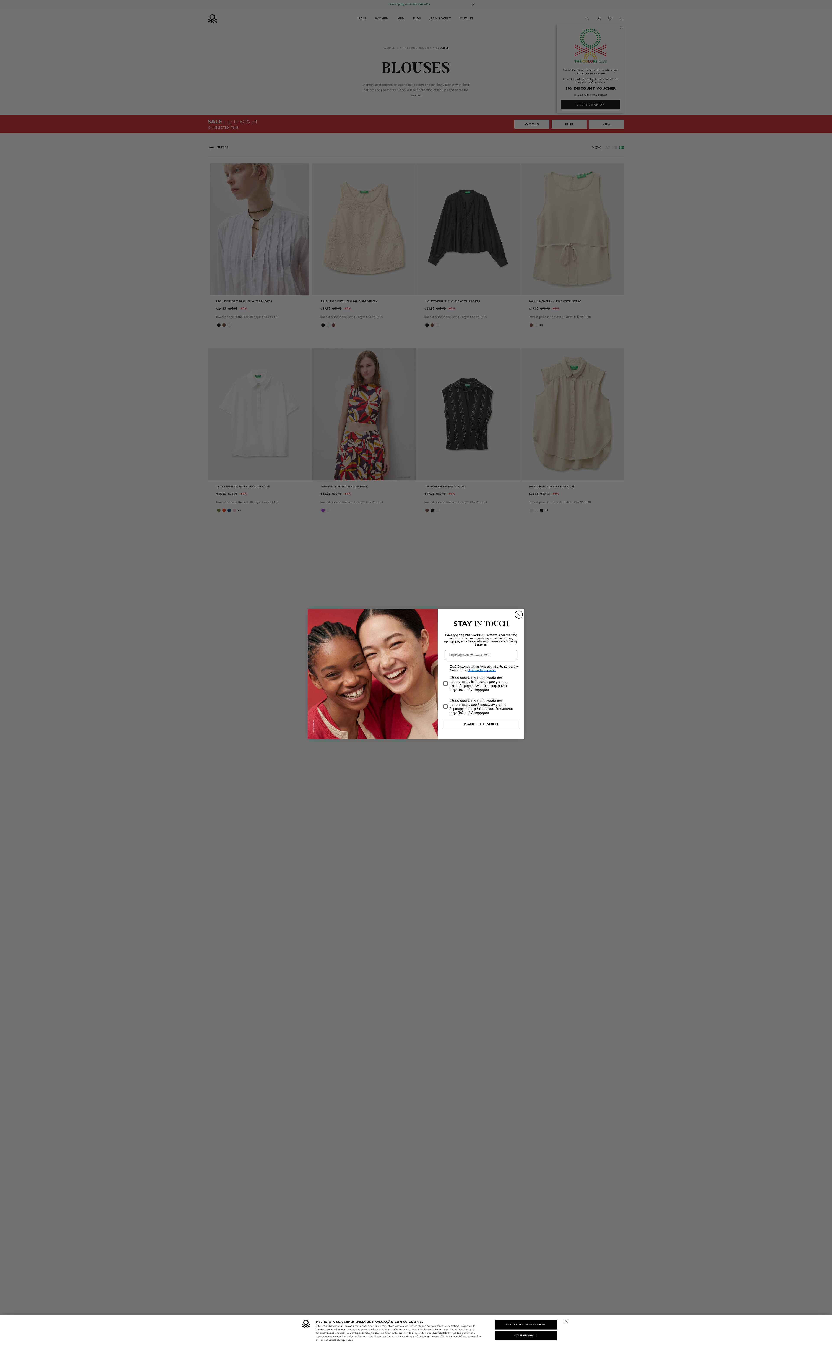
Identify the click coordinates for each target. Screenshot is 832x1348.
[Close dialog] (519, 614)
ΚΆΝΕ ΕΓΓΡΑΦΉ (481, 724)
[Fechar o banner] (566, 1321)
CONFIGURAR (523, 1335)
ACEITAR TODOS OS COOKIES (526, 1324)
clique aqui (346, 1339)
